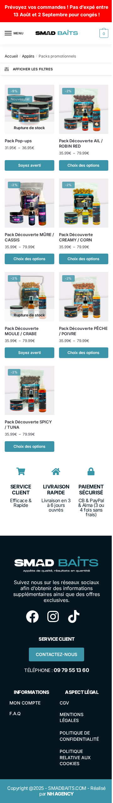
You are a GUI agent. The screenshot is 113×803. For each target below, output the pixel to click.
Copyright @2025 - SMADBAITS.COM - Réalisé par (56, 791)
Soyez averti (29, 165)
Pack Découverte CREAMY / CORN (76, 237)
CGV (64, 702)
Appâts (28, 56)
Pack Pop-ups (18, 140)
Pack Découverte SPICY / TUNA (28, 424)
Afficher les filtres (33, 69)
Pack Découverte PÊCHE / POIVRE (83, 331)
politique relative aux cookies (75, 757)
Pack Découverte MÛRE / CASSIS (29, 237)
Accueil (11, 56)
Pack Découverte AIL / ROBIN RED (81, 143)
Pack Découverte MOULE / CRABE (22, 331)
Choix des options (83, 165)
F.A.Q (15, 713)
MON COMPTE (24, 702)
